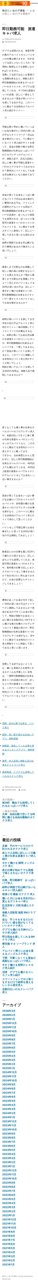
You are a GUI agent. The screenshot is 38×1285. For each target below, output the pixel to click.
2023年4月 (9, 1154)
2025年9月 (9, 1035)
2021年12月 (9, 1219)
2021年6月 (8, 1243)
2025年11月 (9, 1027)
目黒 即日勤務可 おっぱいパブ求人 (19, 882)
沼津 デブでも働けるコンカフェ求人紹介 (17, 974)
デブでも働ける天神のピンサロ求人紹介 (18, 931)
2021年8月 (8, 1235)
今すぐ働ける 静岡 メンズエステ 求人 (18, 864)
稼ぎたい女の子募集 (13, 10)
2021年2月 (8, 1260)
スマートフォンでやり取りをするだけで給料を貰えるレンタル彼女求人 (18, 982)
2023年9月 (9, 1133)
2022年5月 (9, 1199)
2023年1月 (8, 1166)
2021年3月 (8, 1256)
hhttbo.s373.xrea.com (13, 39)
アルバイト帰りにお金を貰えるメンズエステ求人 (18, 952)
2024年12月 (9, 1072)
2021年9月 (8, 1231)
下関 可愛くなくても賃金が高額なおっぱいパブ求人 (19, 959)
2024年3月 (9, 1108)
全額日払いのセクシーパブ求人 (17, 991)
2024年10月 (9, 1080)
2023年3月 (9, 1158)
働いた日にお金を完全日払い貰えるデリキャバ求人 (19, 900)
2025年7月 (8, 1043)
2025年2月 (9, 1064)
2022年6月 (9, 1194)
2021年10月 (9, 1227)
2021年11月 (9, 1223)
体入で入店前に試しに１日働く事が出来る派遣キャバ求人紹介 (19, 855)
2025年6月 (9, 1047)
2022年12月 (9, 1170)
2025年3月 (9, 1059)
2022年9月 (9, 1182)
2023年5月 (9, 1149)
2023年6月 (9, 1145)
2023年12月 (9, 1121)
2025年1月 (8, 1068)
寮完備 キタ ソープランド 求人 (18, 945)
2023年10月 (9, 1129)
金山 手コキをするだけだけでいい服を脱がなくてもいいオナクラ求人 (18, 922)
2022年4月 (9, 1203)
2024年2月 (9, 1113)
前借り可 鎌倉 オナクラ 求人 (18, 894)
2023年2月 (9, 1162)
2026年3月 (9, 1010)
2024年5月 (9, 1100)
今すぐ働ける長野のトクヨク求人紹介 (17, 966)
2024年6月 (9, 1096)
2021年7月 (8, 1239)
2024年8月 (9, 1088)
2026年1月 (8, 1019)
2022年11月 (9, 1174)
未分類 (23, 790)
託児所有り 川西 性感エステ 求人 (18, 907)
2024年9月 (9, 1084)
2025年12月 (9, 1023)
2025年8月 (9, 1039)
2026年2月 (9, 1014)
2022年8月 (9, 1186)
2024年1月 (8, 1117)
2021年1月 (8, 1264)
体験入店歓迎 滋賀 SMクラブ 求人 (19, 914)
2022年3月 (9, 1207)
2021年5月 (8, 1248)
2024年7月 (9, 1092)
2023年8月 (9, 1137)
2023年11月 (9, 1125)
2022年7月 (8, 1190)
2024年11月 (9, 1076)
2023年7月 (8, 1141)
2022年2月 (9, 1211)
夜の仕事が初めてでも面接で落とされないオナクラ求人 (18, 872)
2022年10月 (9, 1178)
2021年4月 (8, 1252)
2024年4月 (9, 1104)
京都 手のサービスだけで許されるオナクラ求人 (17, 847)
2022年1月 (8, 1215)
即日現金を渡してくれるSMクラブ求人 (18, 938)
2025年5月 (9, 1051)
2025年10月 (9, 1031)
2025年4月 (9, 1055)
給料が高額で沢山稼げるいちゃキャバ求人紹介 (19, 889)
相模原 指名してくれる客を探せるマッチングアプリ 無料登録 (18, 749)
